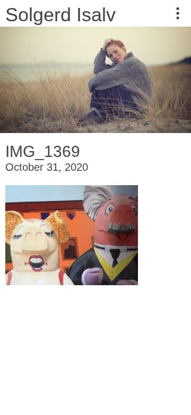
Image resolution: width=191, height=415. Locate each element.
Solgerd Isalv (60, 15)
